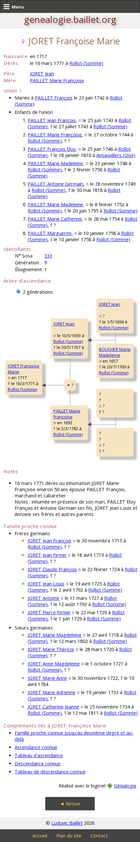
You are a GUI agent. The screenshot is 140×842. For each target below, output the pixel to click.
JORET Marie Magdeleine (54, 635)
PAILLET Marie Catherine (55, 219)
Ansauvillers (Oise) (115, 155)
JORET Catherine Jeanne (53, 707)
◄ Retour (70, 804)
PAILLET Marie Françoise (57, 80)
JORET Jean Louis (46, 584)
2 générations (38, 292)
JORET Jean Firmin (47, 555)
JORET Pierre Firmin (49, 612)
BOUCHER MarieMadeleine (115, 352)
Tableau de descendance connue (50, 772)
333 (48, 256)
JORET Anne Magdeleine (54, 664)
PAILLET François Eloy (52, 149)
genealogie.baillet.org (70, 19)
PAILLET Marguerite (50, 233)
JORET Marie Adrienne (52, 692)
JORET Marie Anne (47, 678)
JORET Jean (42, 73)
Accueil (40, 836)
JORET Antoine (43, 598)
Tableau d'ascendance (39, 755)
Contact (99, 836)
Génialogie (125, 786)
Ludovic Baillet (67, 823)
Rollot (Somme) (86, 63)
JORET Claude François (52, 569)
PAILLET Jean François (52, 120)
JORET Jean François (49, 541)
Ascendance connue (36, 747)
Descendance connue (38, 763)
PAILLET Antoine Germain (55, 184)
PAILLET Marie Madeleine (55, 163)
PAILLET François (54, 98)
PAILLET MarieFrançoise (66, 414)
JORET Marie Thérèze (51, 649)
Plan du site (68, 836)
